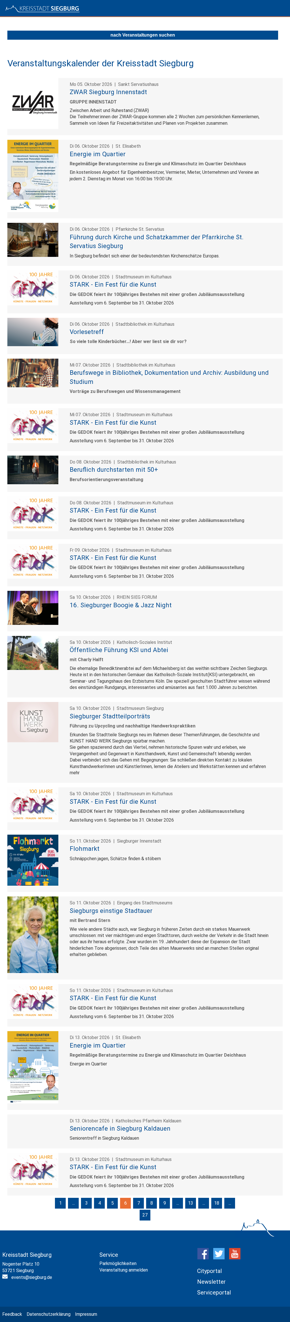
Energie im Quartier (97, 154)
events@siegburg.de (31, 1277)
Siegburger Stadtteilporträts (110, 716)
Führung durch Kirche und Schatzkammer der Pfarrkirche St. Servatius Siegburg (157, 241)
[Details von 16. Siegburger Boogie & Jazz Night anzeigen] (32, 623)
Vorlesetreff (87, 331)
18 (216, 1203)
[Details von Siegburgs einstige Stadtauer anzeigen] (32, 971)
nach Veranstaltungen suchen (142, 35)
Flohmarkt (84, 848)
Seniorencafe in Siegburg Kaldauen (120, 1128)
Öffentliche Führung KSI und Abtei (119, 649)
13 (190, 1203)
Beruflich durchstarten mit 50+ (114, 469)
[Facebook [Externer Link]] (203, 1257)
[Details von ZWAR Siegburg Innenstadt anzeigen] (32, 127)
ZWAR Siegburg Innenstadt (108, 92)
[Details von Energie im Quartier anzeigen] (32, 210)
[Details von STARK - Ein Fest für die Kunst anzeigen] (32, 303)
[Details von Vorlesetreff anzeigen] (32, 344)
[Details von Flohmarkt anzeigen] (32, 884)
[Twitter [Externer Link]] (219, 1257)
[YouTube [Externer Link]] (234, 1257)
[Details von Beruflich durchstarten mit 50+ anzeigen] (32, 482)
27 (145, 1215)
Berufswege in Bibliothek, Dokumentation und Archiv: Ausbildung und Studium (169, 377)
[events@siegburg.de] (5, 1277)
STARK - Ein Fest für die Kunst (113, 284)
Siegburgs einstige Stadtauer (111, 910)
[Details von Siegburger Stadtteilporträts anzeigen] (32, 740)
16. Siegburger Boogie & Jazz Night (121, 605)
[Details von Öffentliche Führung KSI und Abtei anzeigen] (32, 668)
